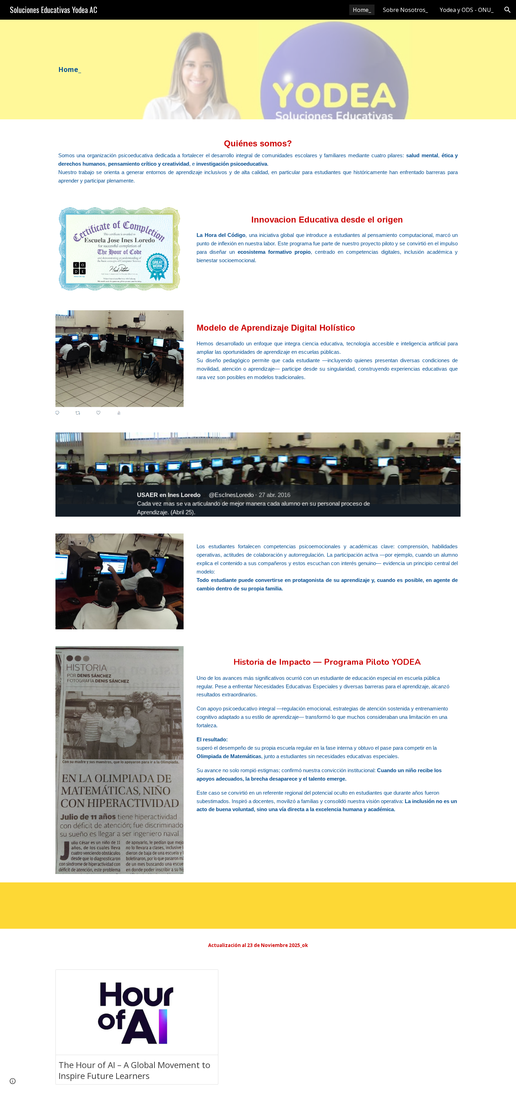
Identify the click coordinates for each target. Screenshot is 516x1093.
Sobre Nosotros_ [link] (405, 10)
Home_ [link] (362, 10)
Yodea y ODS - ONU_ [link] (467, 10)
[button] (507, 9)
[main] (84, 69)
